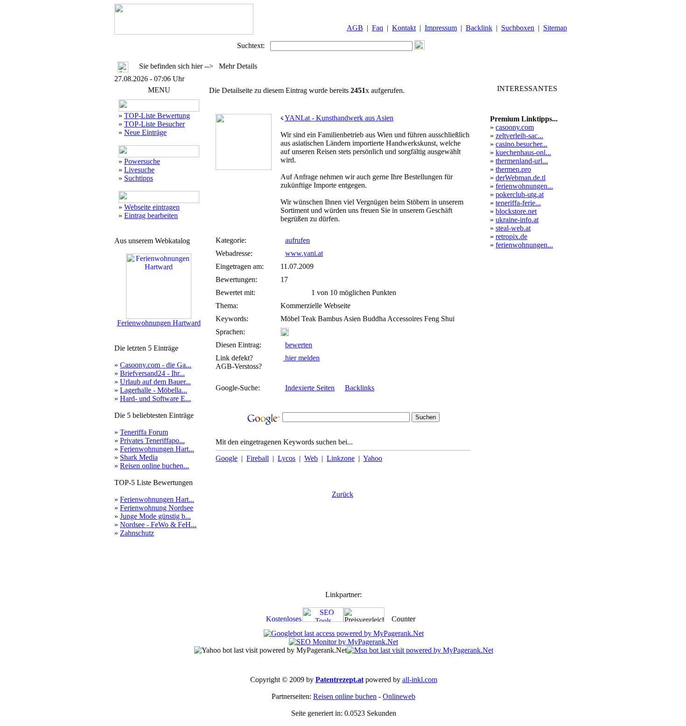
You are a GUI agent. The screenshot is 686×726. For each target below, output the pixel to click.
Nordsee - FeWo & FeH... (158, 525)
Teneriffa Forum (144, 432)
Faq (377, 28)
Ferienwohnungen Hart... (157, 449)
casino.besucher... (521, 144)
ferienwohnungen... (524, 186)
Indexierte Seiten (310, 388)
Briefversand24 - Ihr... (152, 373)
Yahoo (372, 458)
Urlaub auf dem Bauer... (155, 382)
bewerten (298, 345)
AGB (355, 28)
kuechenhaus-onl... (523, 152)
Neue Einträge (145, 132)
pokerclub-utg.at (520, 194)
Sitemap (555, 28)
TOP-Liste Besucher (154, 124)
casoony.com (515, 127)
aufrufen (297, 240)
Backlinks (359, 388)
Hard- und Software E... (155, 398)
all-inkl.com (419, 680)
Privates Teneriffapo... (152, 440)
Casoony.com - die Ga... (155, 365)
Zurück (342, 494)
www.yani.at (304, 253)
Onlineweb (399, 696)
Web (311, 458)
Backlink (479, 28)
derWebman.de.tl (521, 178)
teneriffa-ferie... (518, 203)
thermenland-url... (522, 161)
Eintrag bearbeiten (151, 215)
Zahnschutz (137, 533)
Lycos (286, 458)
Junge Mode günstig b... (155, 516)
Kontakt (404, 28)
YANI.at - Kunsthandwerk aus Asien (339, 118)
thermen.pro (513, 169)
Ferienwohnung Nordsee (156, 508)
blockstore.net (516, 211)
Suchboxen (517, 28)
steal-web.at (513, 228)
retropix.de (511, 236)
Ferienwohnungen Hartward (159, 323)
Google (227, 458)
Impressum (441, 28)
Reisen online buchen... (154, 466)
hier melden (301, 358)
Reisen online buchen (345, 696)
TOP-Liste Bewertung (157, 116)
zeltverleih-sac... (519, 136)
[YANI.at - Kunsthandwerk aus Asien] (244, 167)
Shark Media (139, 457)
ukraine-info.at (517, 220)
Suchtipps (138, 178)
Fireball (257, 458)
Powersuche (142, 161)
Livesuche (139, 170)
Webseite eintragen (152, 207)
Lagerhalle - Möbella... (153, 390)
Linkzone (341, 458)
